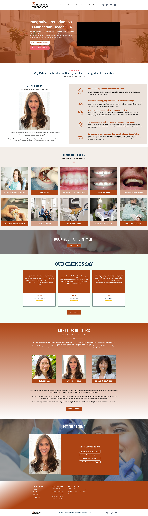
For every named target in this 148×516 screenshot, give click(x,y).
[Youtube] (111, 5)
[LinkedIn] (115, 5)
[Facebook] (103, 5)
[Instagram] (107, 5)
